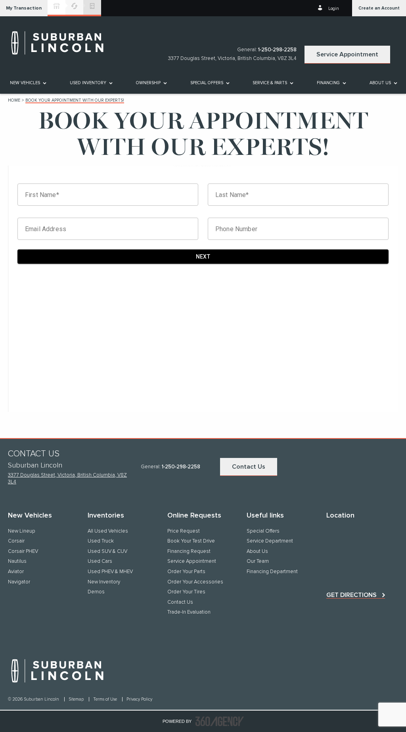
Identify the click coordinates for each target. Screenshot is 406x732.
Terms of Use (105, 699)
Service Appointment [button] (347, 54)
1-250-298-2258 (277, 49)
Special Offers (206, 83)
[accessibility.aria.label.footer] (219, 721)
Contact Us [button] (248, 467)
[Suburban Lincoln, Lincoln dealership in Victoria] (61, 43)
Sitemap (77, 699)
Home (14, 100)
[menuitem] (27, 83)
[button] (24, 8)
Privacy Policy (139, 699)
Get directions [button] (351, 595)
